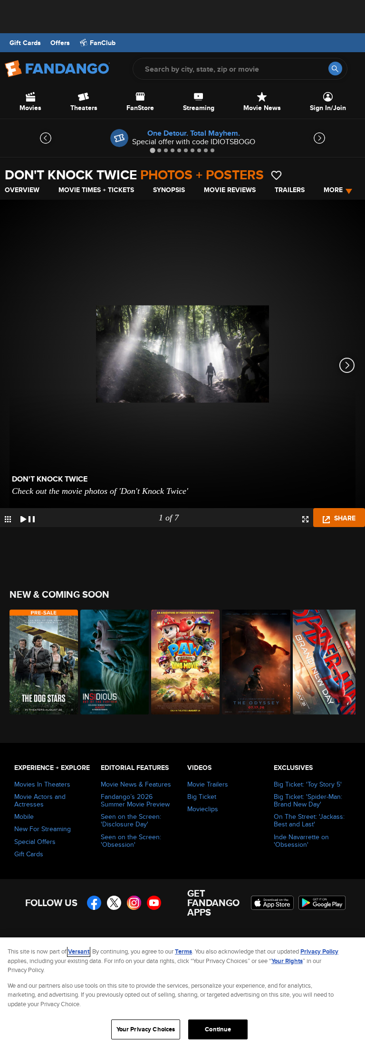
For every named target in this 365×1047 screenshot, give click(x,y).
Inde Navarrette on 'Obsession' (301, 840)
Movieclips (202, 809)
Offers (60, 42)
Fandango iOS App (272, 903)
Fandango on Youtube (154, 903)
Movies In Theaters (42, 784)
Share (343, 518)
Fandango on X (114, 903)
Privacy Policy (319, 951)
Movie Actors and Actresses (40, 800)
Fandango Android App (322, 903)
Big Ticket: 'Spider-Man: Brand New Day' (308, 800)
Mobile (24, 816)
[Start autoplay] (27, 517)
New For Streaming (42, 829)
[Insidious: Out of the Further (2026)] (110, 662)
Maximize (305, 519)
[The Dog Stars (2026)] (40, 662)
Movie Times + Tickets (96, 190)
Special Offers (35, 841)
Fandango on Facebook (94, 903)
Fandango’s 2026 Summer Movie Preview (135, 800)
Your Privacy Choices (145, 1029)
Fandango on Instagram (134, 903)
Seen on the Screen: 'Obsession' (131, 840)
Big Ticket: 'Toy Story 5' (308, 784)
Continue (218, 1029)
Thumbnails (8, 519)
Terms (183, 951)
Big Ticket (201, 796)
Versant (78, 951)
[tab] (152, 150)
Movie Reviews (230, 190)
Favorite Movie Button (276, 175)
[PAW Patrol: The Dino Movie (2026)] (181, 662)
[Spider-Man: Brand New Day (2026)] (323, 662)
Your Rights (287, 960)
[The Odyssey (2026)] (252, 662)
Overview (22, 190)
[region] (182, 992)
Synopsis (169, 190)
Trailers (290, 190)
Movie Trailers (207, 784)
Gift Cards (25, 42)
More (333, 190)
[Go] (335, 68)
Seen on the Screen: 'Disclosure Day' (131, 820)
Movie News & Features (136, 784)
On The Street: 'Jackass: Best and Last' (309, 820)
